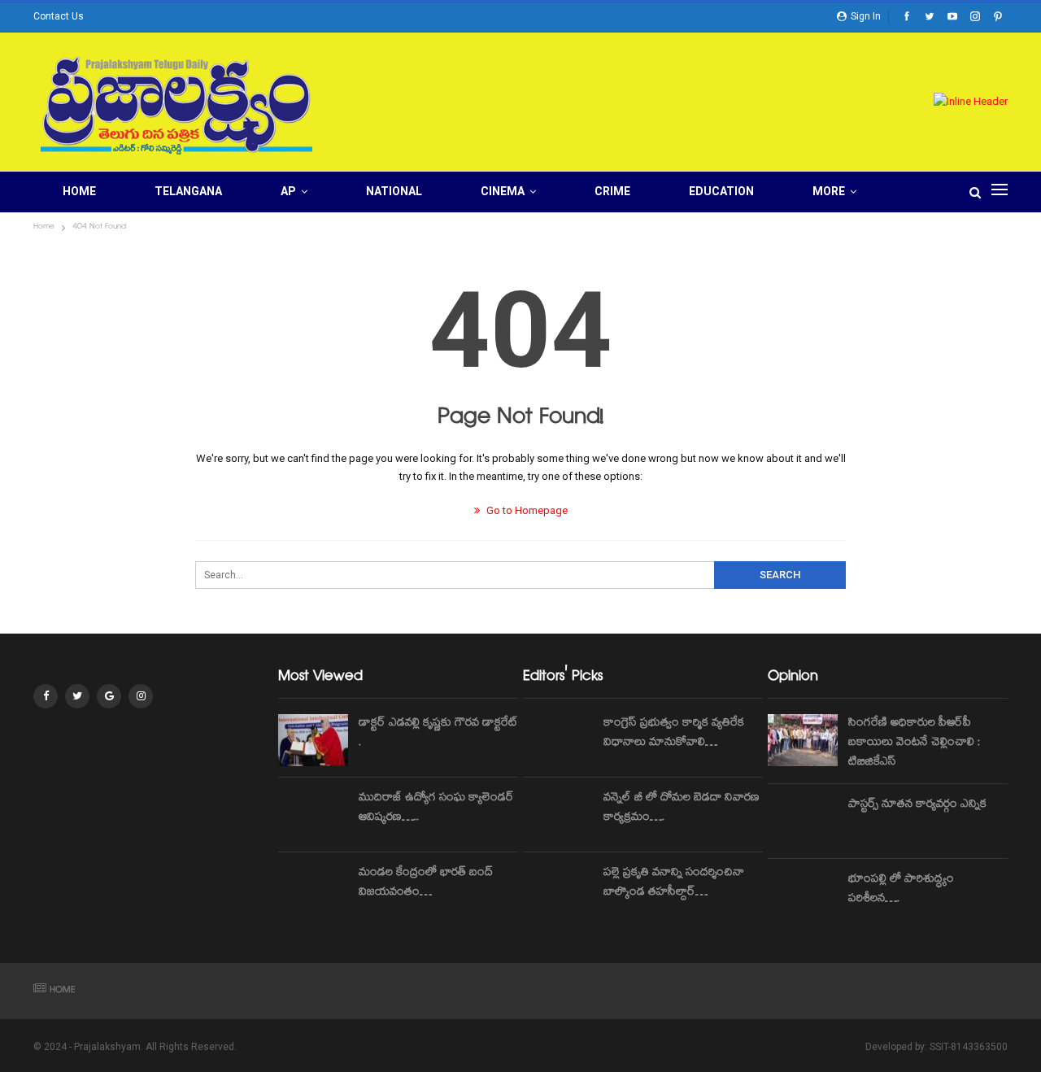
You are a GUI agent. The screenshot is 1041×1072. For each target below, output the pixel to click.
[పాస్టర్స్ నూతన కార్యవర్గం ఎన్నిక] (803, 821)
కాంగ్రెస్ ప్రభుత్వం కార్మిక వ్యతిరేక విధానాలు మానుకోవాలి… (673, 733)
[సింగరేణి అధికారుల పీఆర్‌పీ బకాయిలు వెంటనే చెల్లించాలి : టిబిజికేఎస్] (803, 740)
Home (79, 191)
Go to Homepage (526, 510)
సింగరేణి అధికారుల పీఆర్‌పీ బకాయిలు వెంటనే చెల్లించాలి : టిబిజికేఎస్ (914, 743)
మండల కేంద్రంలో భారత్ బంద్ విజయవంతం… (426, 883)
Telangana (188, 191)
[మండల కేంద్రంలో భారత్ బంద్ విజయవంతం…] (313, 890)
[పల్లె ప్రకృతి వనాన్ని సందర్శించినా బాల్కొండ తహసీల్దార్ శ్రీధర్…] (558, 890)
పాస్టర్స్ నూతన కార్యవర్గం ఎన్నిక (917, 805)
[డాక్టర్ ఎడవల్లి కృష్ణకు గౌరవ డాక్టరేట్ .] (313, 740)
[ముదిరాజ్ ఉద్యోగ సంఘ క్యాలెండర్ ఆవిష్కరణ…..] (313, 815)
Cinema (503, 191)
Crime (612, 191)
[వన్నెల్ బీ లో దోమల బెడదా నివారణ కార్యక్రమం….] (558, 815)
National (394, 191)
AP (288, 191)
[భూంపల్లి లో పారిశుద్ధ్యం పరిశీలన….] (803, 896)
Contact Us (58, 16)
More (828, 191)
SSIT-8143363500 (969, 1046)
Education (721, 191)
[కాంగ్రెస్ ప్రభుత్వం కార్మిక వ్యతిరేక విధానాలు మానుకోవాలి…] (558, 740)
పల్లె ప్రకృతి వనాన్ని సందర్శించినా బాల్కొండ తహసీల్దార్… (673, 883)
